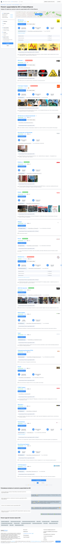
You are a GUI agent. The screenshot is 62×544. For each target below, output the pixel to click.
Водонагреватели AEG (19, 525)
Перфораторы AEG (54, 521)
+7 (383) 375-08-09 (22, 425)
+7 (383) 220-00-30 (22, 468)
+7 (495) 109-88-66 (22, 166)
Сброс (8, 45)
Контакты (45, 539)
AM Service (21, 20)
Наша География (26, 537)
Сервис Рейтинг (3, 4)
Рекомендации (26, 535)
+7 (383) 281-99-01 (22, 225)
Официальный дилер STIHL (25, 350)
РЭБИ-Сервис (21, 387)
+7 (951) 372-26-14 (22, 391)
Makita (19, 192)
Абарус (20, 221)
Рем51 (19, 366)
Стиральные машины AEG (26, 523)
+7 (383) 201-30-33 (22, 196)
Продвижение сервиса (27, 533)
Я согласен (58, 541)
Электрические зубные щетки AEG (28, 521)
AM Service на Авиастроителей (26, 116)
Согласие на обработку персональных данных (50, 532)
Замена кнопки (5, 14)
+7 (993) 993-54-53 (22, 136)
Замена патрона (5, 17)
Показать (7, 43)
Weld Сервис (21, 312)
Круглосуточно (6, 29)
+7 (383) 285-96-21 (22, 90)
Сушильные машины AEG (37, 523)
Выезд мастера (6, 38)
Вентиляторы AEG (4, 525)
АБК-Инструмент (22, 288)
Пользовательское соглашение (49, 534)
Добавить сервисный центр (49, 1)
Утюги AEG (45, 523)
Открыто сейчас (6, 30)
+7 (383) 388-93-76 (22, 261)
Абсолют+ (20, 404)
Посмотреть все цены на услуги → (24, 277)
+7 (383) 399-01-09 (22, 292)
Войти (59, 1)
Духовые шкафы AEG (5, 521)
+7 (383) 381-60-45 (22, 448)
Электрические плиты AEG (15, 521)
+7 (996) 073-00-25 (22, 119)
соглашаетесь (13, 541)
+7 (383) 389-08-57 (22, 354)
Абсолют (20, 60)
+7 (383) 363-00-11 (22, 316)
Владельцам (25, 531)
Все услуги (25, 529)
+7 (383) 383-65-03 (22, 24)
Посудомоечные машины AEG (6, 523)
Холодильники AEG (45, 521)
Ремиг (19, 238)
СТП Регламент (22, 465)
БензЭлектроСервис (23, 444)
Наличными (5, 33)
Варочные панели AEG (53, 523)
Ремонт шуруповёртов (15, 4)
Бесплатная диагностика (7, 39)
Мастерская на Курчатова (25, 132)
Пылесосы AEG (16, 523)
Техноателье (21, 421)
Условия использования (47, 536)
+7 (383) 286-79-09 (22, 408)
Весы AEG (11, 525)
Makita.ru (20, 162)
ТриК (19, 333)
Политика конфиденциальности (49, 529)
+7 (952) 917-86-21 (22, 370)
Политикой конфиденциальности (36, 541)
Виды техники (9, 4)
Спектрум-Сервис (23, 86)
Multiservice (21, 256)
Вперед (43, 482)
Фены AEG (38, 521)
